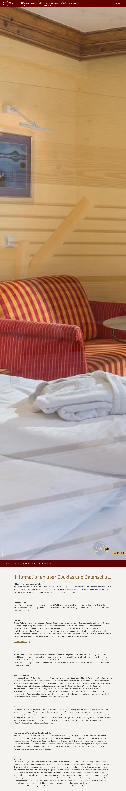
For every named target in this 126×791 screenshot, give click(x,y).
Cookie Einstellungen (22, 642)
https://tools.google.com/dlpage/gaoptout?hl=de (33, 723)
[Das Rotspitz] (7, 3)
